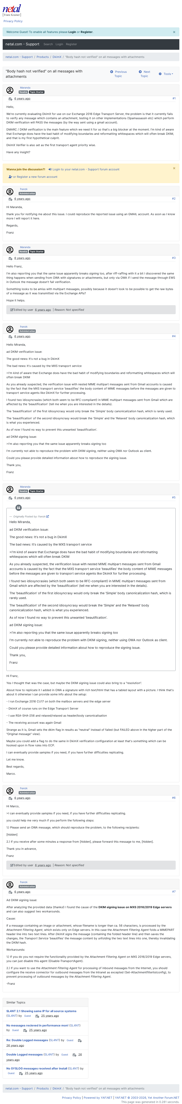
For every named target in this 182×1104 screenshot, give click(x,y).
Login (72, 32)
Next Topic (145, 74)
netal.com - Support (22, 44)
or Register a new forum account (34, 176)
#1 (174, 98)
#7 (174, 891)
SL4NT (12, 1015)
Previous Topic (120, 74)
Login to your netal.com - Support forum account (85, 169)
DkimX (57, 57)
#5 (174, 497)
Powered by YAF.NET (98, 1097)
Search (48, 44)
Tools (166, 74)
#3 (174, 258)
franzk (24, 189)
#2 (174, 198)
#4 (174, 336)
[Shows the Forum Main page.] (91, 11)
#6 (174, 797)
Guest (27, 1015)
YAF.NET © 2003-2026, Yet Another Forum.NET (147, 1097)
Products (43, 57)
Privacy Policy (13, 21)
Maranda (25, 87)
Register (87, 32)
